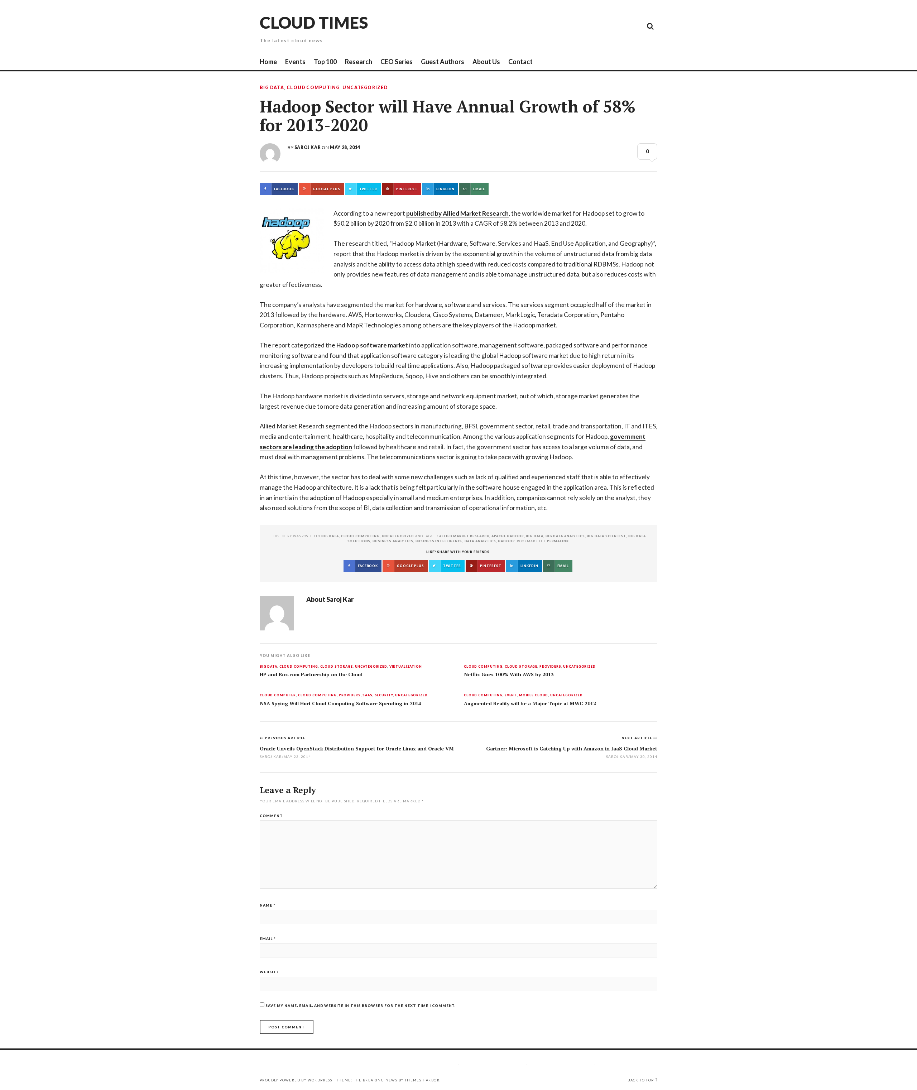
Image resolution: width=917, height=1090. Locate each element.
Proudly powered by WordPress (296, 1080)
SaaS (367, 695)
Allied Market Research (464, 536)
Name (267, 905)
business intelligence (439, 541)
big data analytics (565, 536)
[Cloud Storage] (569, 25)
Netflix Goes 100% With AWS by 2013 (509, 674)
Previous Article (285, 738)
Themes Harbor (422, 1080)
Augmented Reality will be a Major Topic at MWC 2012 (530, 703)
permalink (558, 541)
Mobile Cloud (533, 695)
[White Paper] (634, 25)
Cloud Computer (278, 695)
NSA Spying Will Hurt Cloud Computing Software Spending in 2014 (340, 703)
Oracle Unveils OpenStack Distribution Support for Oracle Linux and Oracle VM (357, 748)
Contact (520, 62)
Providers (550, 666)
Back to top (641, 1080)
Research (358, 62)
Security (384, 695)
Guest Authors (442, 62)
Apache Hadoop (507, 536)
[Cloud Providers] (602, 25)
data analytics (480, 541)
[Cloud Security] (618, 25)
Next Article (637, 738)
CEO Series (396, 62)
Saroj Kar (307, 147)
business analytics (393, 541)
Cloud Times (314, 22)
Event (511, 695)
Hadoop (506, 541)
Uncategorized (365, 88)
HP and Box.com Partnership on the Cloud (311, 674)
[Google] (585, 25)
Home (268, 62)
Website (269, 972)
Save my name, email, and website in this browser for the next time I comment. (360, 1005)
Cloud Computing (313, 88)
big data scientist (606, 536)
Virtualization (405, 666)
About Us (486, 62)
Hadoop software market (372, 345)
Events (295, 62)
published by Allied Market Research (457, 213)
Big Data (272, 88)
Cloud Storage (336, 666)
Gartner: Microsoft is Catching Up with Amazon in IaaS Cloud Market (571, 748)
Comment (271, 815)
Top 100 (325, 62)
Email (268, 938)
